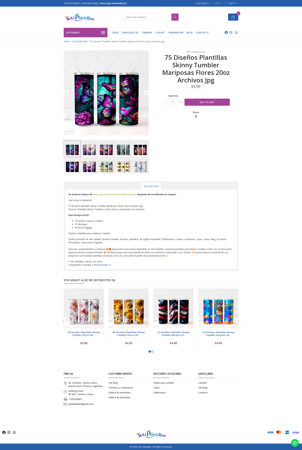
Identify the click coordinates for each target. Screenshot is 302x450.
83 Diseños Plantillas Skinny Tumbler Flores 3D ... (84, 334)
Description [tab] (151, 186)
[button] (219, 3)
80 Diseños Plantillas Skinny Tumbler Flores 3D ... (129, 334)
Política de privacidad (119, 397)
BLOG (190, 32)
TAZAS (115, 32)
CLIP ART (160, 32)
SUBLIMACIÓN (175, 32)
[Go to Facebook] (226, 32)
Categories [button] (73, 32)
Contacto (203, 392)
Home (67, 41)
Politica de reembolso (120, 392)
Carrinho (202, 382)
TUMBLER (147, 32)
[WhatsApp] (236, 32)
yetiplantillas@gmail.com (80, 403)
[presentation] (66, 92)
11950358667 (75, 399)
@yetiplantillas (101, 264)
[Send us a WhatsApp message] (295, 443)
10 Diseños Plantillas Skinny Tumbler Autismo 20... (218, 334)
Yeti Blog (113, 382)
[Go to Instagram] (231, 32)
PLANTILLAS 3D (130, 32)
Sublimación (159, 392)
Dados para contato (163, 382)
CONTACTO (202, 32)
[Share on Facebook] (196, 116)
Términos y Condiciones (121, 387)
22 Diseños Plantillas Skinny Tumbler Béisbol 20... (173, 334)
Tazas (156, 387)
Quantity (173, 95)
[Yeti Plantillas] (79, 17)
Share (196, 112)
